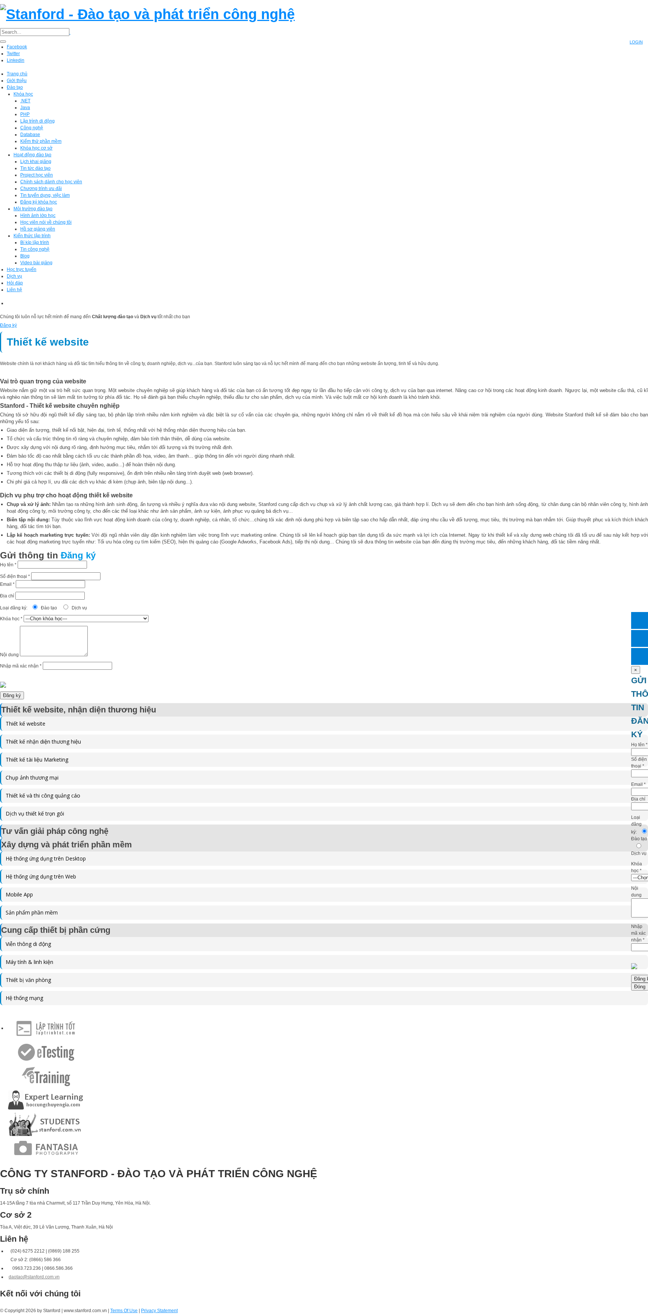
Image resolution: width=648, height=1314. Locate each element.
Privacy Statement (159, 1310)
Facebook (17, 46)
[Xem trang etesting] (46, 1052)
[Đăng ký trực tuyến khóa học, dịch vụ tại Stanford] (639, 656)
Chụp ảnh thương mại (32, 777)
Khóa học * (12, 618)
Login (636, 42)
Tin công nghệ (35, 249)
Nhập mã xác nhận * (21, 666)
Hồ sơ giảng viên (37, 229)
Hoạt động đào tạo (32, 154)
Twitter (13, 53)
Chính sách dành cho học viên (51, 181)
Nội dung (10, 654)
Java (25, 107)
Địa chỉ (7, 596)
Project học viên (36, 175)
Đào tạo (15, 87)
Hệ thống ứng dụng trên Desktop (46, 858)
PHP (25, 114)
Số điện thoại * (15, 576)
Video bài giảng (36, 262)
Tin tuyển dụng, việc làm (45, 195)
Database (30, 134)
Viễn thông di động (28, 943)
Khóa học (23, 94)
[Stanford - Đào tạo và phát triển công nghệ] (147, 13)
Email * (8, 584)
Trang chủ (17, 73)
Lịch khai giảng (35, 161)
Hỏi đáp (15, 283)
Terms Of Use (124, 1310)
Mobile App (19, 894)
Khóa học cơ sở (36, 148)
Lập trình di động (37, 121)
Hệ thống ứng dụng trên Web (41, 876)
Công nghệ (31, 127)
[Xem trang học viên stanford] (46, 1124)
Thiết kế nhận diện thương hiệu (43, 741)
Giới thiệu (17, 80)
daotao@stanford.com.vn (34, 1277)
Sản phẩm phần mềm (32, 912)
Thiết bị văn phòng (28, 979)
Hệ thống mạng (24, 997)
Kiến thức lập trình (32, 235)
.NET (25, 100)
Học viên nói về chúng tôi (46, 222)
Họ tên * (9, 564)
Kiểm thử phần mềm (41, 141)
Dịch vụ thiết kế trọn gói (35, 813)
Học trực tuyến (21, 269)
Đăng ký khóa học (38, 202)
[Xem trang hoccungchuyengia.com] (46, 1100)
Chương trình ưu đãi (41, 188)
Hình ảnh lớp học (38, 215)
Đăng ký (8, 325)
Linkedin (15, 60)
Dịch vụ (14, 276)
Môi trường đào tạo (33, 208)
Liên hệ (14, 289)
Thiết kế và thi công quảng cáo (43, 795)
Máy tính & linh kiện (29, 961)
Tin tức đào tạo (35, 168)
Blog (25, 256)
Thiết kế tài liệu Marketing (37, 759)
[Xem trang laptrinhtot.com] (46, 1028)
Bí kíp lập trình (34, 242)
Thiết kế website (25, 723)
